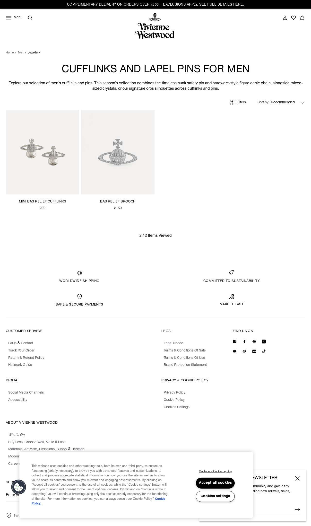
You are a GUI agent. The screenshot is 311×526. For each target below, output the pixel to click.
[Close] (297, 478)
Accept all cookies (215, 483)
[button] (18, 487)
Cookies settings (215, 496)
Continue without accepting (215, 471)
